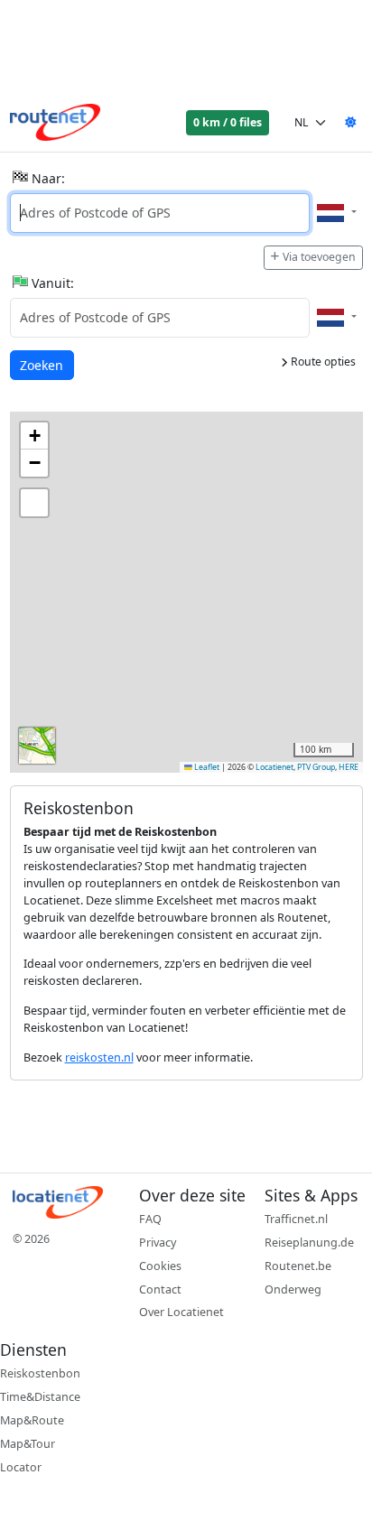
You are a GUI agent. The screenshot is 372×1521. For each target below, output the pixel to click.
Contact (160, 1289)
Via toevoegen (319, 256)
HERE (348, 767)
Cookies (160, 1266)
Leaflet (205, 767)
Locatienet (274, 767)
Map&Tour (27, 1443)
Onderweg (293, 1289)
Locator (21, 1467)
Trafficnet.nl (296, 1219)
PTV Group (316, 767)
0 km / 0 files (227, 122)
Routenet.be (298, 1266)
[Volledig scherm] (34, 502)
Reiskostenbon (40, 1373)
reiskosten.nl (99, 1057)
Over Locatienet (181, 1312)
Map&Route (32, 1420)
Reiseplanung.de (309, 1242)
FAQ (150, 1219)
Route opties (322, 361)
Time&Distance (40, 1397)
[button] (34, 436)
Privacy (157, 1242)
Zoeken (43, 365)
